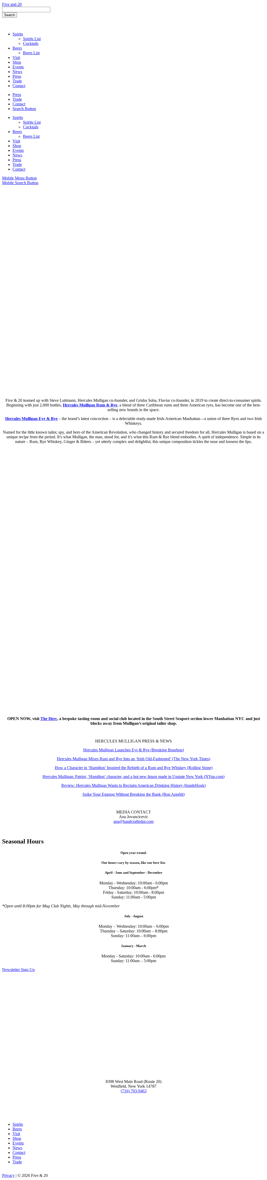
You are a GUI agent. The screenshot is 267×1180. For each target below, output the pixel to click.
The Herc (48, 718)
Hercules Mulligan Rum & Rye (90, 405)
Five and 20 (12, 4)
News (17, 1148)
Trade (17, 1162)
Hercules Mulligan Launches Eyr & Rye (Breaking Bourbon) (133, 750)
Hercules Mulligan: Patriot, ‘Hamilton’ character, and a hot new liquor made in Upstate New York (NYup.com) (133, 776)
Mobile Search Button (20, 183)
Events (18, 1143)
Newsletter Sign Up (18, 969)
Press (17, 1157)
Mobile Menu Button (19, 178)
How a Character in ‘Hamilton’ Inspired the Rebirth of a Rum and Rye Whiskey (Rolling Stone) (134, 767)
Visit (16, 1133)
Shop (17, 1138)
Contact (19, 1152)
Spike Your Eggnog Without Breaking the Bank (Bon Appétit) (133, 794)
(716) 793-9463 (134, 1091)
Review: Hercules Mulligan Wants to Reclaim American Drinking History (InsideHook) (133, 785)
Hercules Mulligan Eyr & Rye (31, 418)
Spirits (18, 1124)
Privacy (8, 1175)
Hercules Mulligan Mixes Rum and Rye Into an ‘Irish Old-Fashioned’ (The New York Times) (133, 759)
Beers (17, 1129)
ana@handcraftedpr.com (133, 821)
